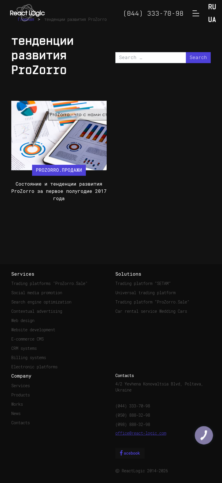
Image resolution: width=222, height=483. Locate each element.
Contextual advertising (36, 311)
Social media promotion (36, 292)
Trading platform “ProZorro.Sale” (152, 302)
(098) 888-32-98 (132, 424)
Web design (22, 320)
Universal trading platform (145, 292)
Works (17, 404)
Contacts (20, 422)
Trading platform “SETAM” (143, 283)
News (16, 413)
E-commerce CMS (27, 339)
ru (212, 7)
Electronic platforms (34, 367)
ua (212, 20)
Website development (33, 330)
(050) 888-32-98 (132, 415)
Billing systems (28, 357)
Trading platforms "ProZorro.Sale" (49, 283)
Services (20, 385)
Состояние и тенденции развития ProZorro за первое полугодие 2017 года (59, 191)
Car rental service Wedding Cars (151, 311)
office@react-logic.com (140, 433)
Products (20, 395)
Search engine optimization (41, 302)
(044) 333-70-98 (132, 406)
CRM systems (24, 348)
